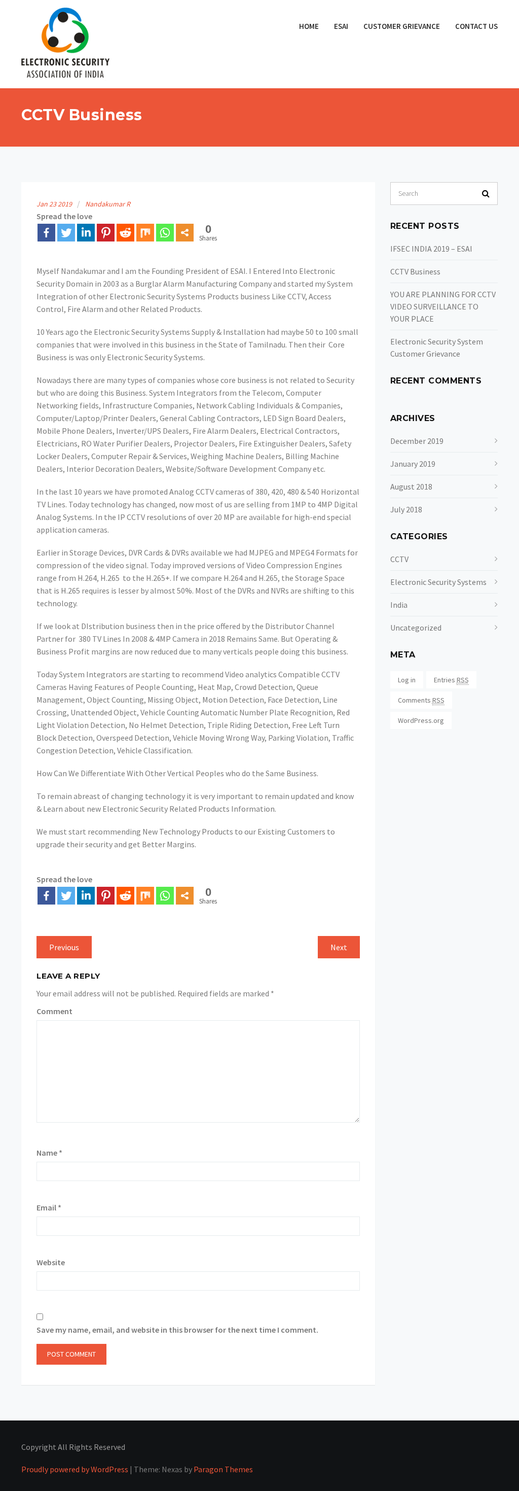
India (398, 605)
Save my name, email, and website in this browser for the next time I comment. (177, 1330)
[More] (185, 232)
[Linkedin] (86, 232)
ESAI (341, 26)
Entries (451, 679)
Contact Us (476, 26)
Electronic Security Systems (438, 582)
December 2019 (416, 441)
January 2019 (412, 464)
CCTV (399, 559)
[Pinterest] (106, 232)
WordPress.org (421, 720)
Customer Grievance (401, 26)
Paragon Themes (223, 1469)
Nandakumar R (107, 204)
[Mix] (145, 232)
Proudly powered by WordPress (74, 1469)
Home (309, 26)
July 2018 (406, 509)
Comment (54, 1011)
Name (49, 1153)
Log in (407, 679)
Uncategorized (415, 627)
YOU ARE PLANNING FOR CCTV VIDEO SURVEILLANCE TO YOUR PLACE (443, 306)
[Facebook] (46, 232)
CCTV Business (415, 271)
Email (48, 1207)
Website (50, 1262)
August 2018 (411, 486)
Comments (421, 700)
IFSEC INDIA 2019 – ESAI (431, 249)
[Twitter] (66, 232)
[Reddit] (125, 232)
